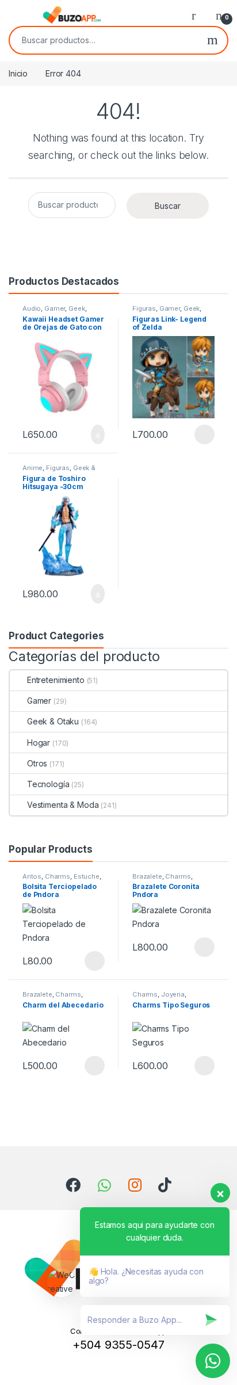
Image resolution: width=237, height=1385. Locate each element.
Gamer (54, 308)
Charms (57, 876)
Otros (37, 763)
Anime (32, 468)
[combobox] (104, 40)
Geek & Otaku (53, 721)
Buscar (212, 40)
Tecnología (48, 784)
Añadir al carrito (93, 434)
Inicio (18, 73)
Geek (76, 308)
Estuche (87, 876)
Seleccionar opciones (192, 434)
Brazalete (147, 876)
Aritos (31, 876)
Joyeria (173, 994)
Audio (31, 308)
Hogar (38, 742)
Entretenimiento (56, 680)
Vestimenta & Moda (62, 805)
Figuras (144, 308)
